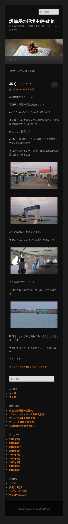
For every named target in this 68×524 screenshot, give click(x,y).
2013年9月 (14, 454)
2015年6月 (14, 450)
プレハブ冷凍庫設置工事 (22, 418)
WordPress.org (17, 495)
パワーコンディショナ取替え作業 (27, 414)
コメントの (18, 491)
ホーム (13, 59)
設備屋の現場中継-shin (32, 21)
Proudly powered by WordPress (34, 509)
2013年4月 (14, 458)
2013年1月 (14, 470)
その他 (24, 366)
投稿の (15, 487)
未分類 (12, 397)
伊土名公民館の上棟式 (21, 410)
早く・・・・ (20, 83)
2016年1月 (14, 443)
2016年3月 (14, 439)
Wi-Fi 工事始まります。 (22, 422)
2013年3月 (14, 462)
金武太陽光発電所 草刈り (22, 425)
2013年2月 (14, 466)
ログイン (14, 483)
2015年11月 (15, 446)
